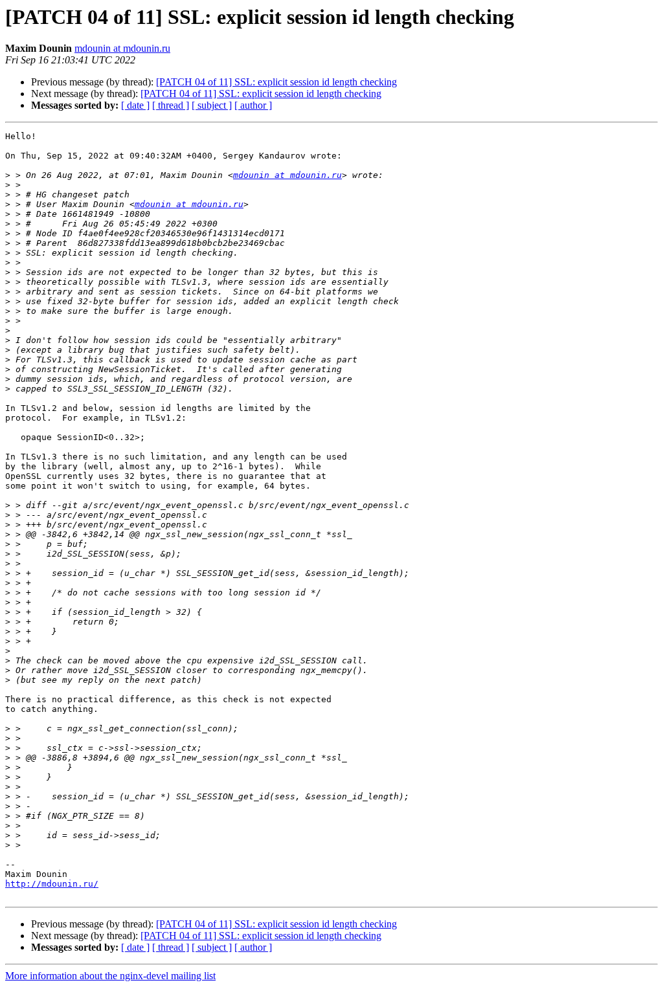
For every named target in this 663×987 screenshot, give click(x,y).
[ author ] (253, 105)
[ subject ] (212, 105)
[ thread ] (170, 105)
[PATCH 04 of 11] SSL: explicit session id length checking (276, 81)
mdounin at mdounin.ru (122, 48)
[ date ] (135, 105)
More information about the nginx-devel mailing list (110, 975)
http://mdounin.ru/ (51, 884)
